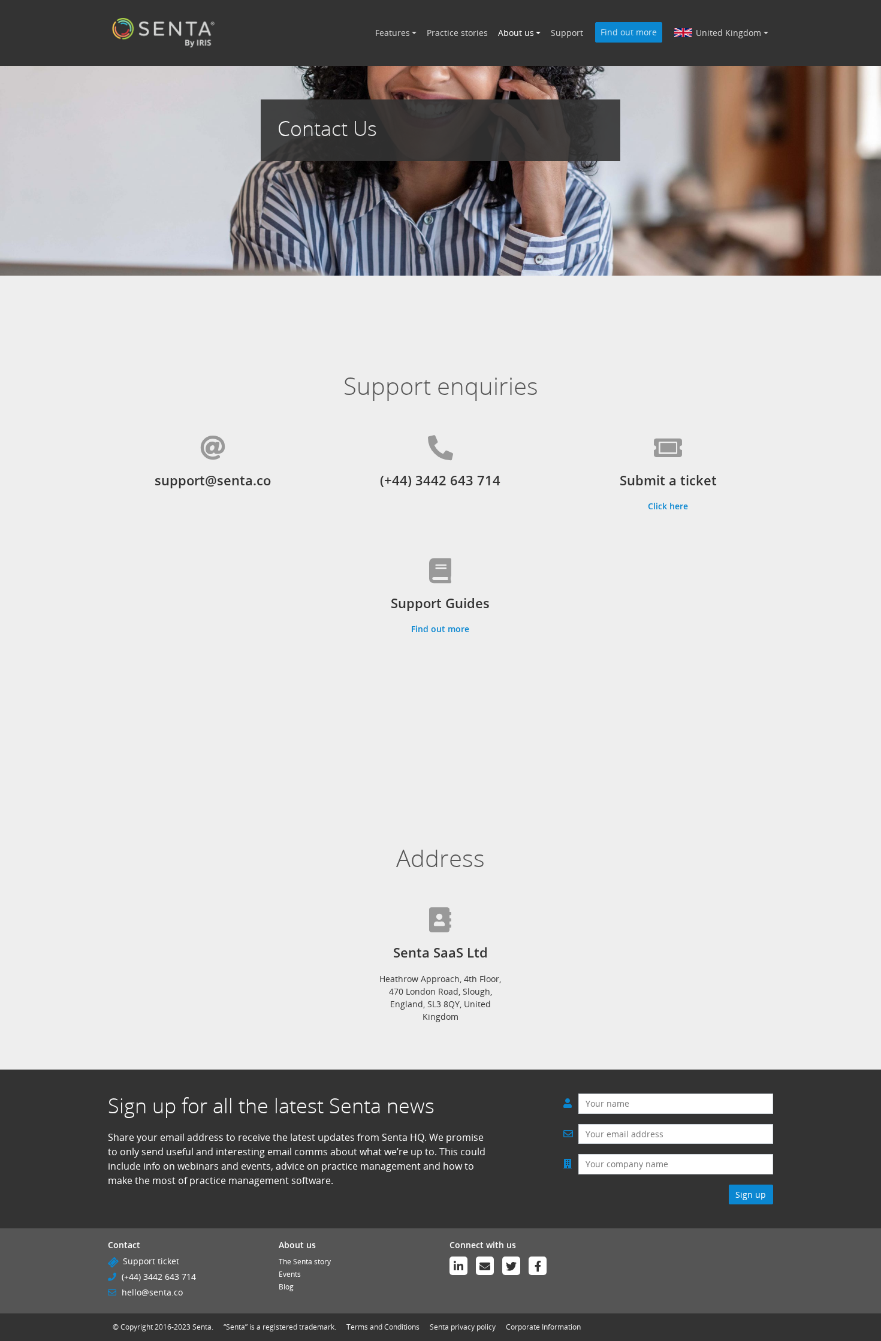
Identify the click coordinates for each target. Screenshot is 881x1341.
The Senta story (305, 1262)
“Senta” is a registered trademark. (280, 1327)
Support (567, 32)
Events (290, 1274)
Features (392, 32)
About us (516, 32)
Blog (286, 1287)
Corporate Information (543, 1327)
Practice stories (457, 32)
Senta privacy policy (463, 1327)
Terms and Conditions (383, 1327)
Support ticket (151, 1261)
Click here (668, 506)
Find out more (629, 32)
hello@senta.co (152, 1292)
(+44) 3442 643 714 (159, 1276)
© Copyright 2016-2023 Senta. (163, 1327)
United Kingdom (728, 32)
